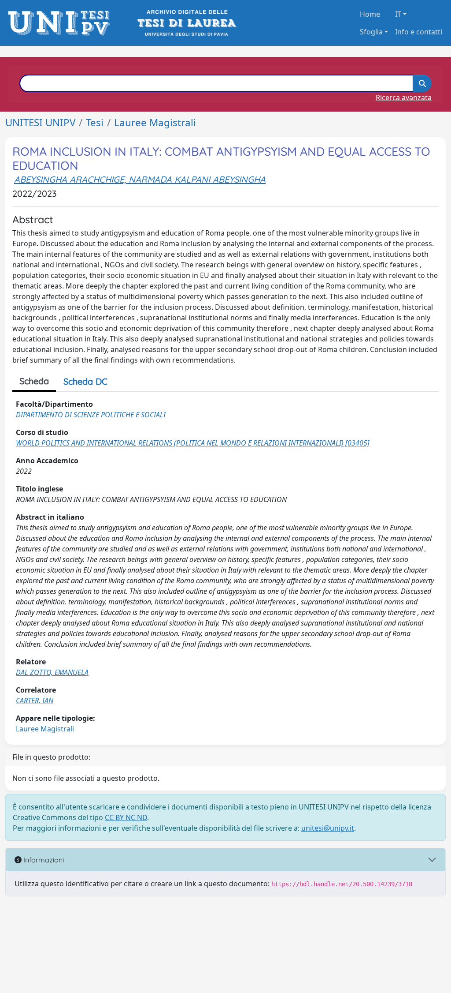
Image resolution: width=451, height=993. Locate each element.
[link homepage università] (186, 23)
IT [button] (398, 14)
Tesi (95, 122)
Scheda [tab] (34, 380)
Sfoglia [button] (371, 32)
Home (370, 14)
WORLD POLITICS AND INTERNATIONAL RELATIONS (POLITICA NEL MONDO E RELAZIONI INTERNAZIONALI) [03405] (193, 443)
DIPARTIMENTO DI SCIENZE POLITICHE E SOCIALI (91, 415)
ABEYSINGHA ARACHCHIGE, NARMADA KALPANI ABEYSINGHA (140, 179)
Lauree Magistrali (155, 122)
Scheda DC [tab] (85, 381)
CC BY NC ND (126, 817)
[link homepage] (61, 23)
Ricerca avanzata (404, 97)
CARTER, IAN (34, 700)
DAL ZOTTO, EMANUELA (52, 672)
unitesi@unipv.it (327, 828)
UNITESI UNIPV (40, 122)
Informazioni (43, 859)
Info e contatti (418, 32)
